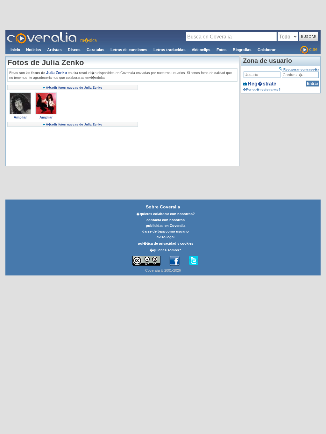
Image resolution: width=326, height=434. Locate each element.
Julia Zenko (56, 73)
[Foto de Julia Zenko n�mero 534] (20, 94)
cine (313, 49)
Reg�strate (262, 83)
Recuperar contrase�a (301, 69)
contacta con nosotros (165, 220)
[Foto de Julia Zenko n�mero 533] (46, 94)
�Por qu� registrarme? (261, 89)
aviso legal (165, 237)
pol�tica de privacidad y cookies (165, 243)
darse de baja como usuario (165, 231)
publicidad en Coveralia (165, 225)
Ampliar (20, 117)
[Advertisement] (163, 14)
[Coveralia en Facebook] (174, 261)
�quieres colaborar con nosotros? (165, 214)
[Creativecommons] (146, 261)
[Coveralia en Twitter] (193, 261)
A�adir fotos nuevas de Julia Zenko (74, 87)
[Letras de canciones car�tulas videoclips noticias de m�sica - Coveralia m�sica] (42, 33)
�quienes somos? (165, 250)
